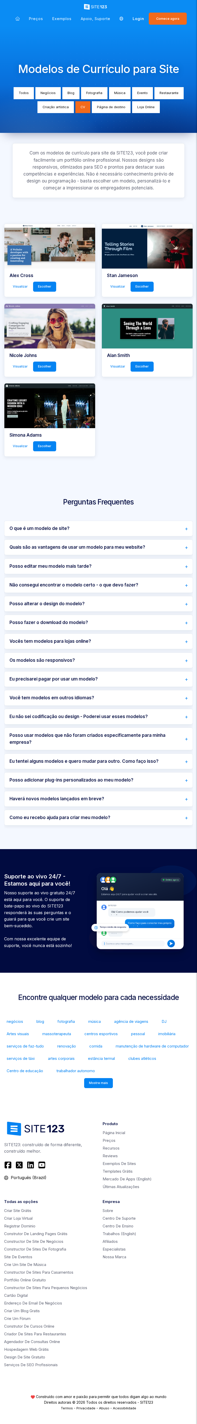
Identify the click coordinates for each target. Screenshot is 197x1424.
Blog (70, 93)
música (94, 1021)
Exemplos (62, 18)
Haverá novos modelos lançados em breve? (56, 798)
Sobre (108, 1210)
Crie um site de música (25, 1264)
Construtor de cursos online (29, 1326)
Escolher (44, 287)
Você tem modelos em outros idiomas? (51, 697)
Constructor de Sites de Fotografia (35, 1249)
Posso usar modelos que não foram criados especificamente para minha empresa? (87, 739)
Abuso (104, 1408)
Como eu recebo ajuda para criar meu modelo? (59, 817)
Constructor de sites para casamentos (38, 1272)
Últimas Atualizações (121, 1186)
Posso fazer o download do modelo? (48, 622)
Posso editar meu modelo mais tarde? (50, 566)
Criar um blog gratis (22, 1310)
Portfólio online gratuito (25, 1280)
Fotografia (94, 93)
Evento (142, 93)
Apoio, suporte (95, 18)
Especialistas (114, 1249)
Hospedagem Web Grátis (26, 1349)
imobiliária (166, 1033)
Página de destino (111, 107)
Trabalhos (119, 1233)
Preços (36, 18)
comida (95, 1046)
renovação (66, 1046)
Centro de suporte (119, 1218)
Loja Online (146, 107)
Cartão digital (16, 1295)
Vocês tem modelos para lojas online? (50, 641)
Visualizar (20, 287)
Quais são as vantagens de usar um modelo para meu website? (77, 547)
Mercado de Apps (127, 1179)
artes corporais (61, 1058)
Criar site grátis (17, 1210)
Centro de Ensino (118, 1226)
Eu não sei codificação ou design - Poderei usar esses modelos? (78, 716)
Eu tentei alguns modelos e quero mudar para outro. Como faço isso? (84, 761)
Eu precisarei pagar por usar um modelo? (53, 679)
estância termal (101, 1058)
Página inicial (114, 1132)
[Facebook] (8, 1165)
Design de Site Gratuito (24, 1357)
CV (83, 107)
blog (40, 1021)
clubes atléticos (142, 1058)
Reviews (110, 1155)
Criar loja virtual (18, 1218)
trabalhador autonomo (75, 1070)
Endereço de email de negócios (33, 1303)
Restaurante (169, 93)
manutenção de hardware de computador (152, 1046)
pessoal (138, 1033)
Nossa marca (114, 1256)
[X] (19, 1165)
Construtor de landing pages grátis (35, 1233)
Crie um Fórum (17, 1318)
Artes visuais (18, 1033)
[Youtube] (42, 1165)
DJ (164, 1021)
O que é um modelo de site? (39, 528)
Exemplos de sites (119, 1163)
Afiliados (110, 1241)
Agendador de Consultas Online (32, 1341)
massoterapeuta (56, 1033)
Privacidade (85, 1408)
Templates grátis (118, 1171)
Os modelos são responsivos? (42, 660)
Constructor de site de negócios (33, 1241)
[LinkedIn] (30, 1165)
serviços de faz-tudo (25, 1046)
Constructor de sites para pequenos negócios (45, 1287)
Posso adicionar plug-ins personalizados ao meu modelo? (71, 780)
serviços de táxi (21, 1058)
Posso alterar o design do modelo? (47, 603)
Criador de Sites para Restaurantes (35, 1333)
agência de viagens (131, 1021)
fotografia (66, 1021)
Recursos (111, 1148)
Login (138, 18)
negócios (15, 1021)
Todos (24, 93)
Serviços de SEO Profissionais (31, 1364)
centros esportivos (101, 1033)
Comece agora (167, 19)
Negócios (48, 93)
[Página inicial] (17, 18)
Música (119, 93)
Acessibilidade (124, 1408)
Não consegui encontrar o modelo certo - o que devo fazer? (73, 584)
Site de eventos (18, 1256)
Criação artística (56, 107)
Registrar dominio (19, 1226)
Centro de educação (25, 1070)
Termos (67, 1408)
